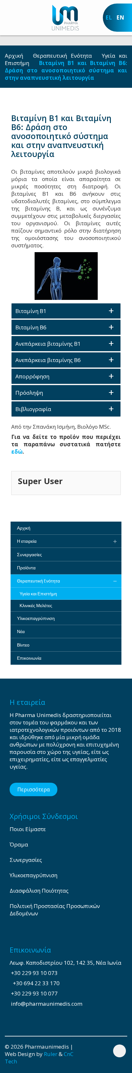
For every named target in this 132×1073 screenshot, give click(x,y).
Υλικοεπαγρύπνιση (33, 875)
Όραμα (19, 844)
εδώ (16, 451)
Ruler (50, 1054)
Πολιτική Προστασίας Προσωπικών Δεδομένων (55, 909)
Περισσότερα (33, 789)
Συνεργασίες (26, 859)
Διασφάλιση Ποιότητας (39, 890)
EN (120, 17)
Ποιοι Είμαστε (28, 829)
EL (108, 17)
